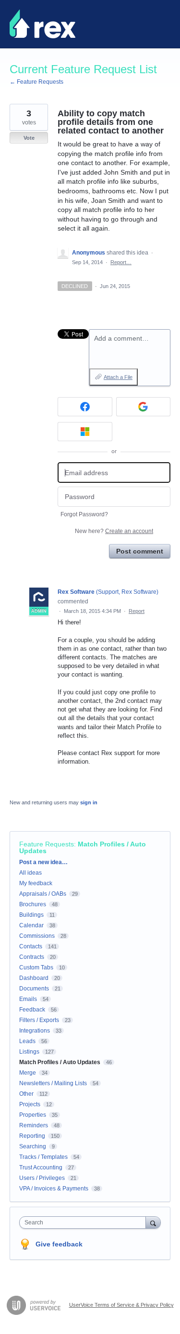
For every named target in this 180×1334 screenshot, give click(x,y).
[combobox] (84, 1222)
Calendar (31, 925)
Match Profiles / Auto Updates (82, 847)
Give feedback (59, 1244)
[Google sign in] (143, 406)
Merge (27, 1072)
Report (136, 611)
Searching (32, 1146)
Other (26, 1093)
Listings (29, 1051)
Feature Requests (46, 844)
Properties (32, 1115)
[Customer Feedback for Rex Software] (42, 24)
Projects (29, 1104)
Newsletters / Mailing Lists (53, 1083)
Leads (27, 1041)
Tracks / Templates (43, 1157)
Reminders (33, 1125)
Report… (121, 262)
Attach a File (118, 377)
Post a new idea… (43, 862)
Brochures (32, 904)
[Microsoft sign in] (85, 431)
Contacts (30, 946)
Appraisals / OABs (42, 893)
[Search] (153, 1222)
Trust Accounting (40, 1167)
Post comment (139, 551)
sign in (88, 802)
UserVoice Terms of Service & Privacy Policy (121, 1305)
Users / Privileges (42, 1178)
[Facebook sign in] (85, 406)
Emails (28, 999)
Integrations (34, 1030)
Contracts (31, 957)
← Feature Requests (36, 81)
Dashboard (33, 978)
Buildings (31, 915)
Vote (29, 138)
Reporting (32, 1136)
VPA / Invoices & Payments (53, 1188)
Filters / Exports (39, 1020)
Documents (34, 988)
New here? (114, 531)
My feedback (35, 883)
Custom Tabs (36, 967)
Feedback (32, 1009)
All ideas (30, 872)
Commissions (37, 936)
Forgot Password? (84, 514)
